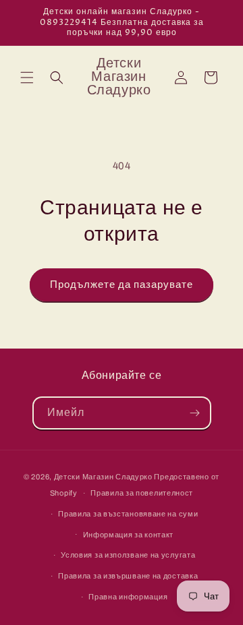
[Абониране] (195, 412)
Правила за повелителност (141, 493)
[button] (27, 77)
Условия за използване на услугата (128, 555)
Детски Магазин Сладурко (103, 477)
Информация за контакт (128, 535)
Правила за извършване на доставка (128, 576)
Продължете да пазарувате (121, 284)
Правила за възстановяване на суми (128, 514)
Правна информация (127, 597)
